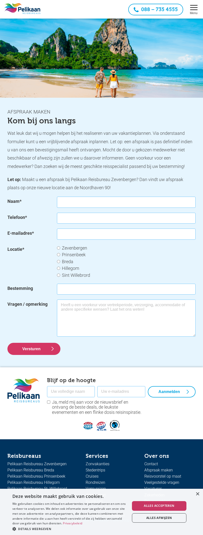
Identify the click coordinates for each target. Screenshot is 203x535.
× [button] (197, 494)
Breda (67, 261)
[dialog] (101, 512)
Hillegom (70, 268)
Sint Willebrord (76, 275)
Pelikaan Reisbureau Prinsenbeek (36, 476)
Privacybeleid (72, 523)
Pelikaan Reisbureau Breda (30, 470)
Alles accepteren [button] (159, 506)
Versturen (31, 349)
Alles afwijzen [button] (159, 518)
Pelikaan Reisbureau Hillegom (33, 482)
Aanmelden (169, 392)
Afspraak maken (158, 470)
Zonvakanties (97, 464)
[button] (69, 528)
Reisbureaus (24, 456)
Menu (194, 13)
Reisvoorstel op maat (162, 476)
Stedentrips (95, 470)
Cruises (92, 476)
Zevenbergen (74, 248)
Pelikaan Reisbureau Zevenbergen (37, 464)
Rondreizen (95, 482)
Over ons (156, 456)
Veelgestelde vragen (161, 482)
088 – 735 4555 (159, 9)
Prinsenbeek (74, 254)
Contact (151, 464)
